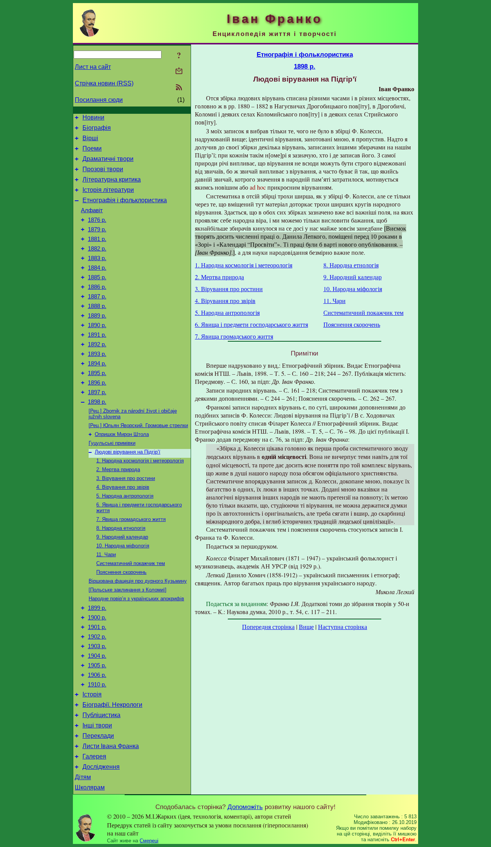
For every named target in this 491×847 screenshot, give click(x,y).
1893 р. (97, 354)
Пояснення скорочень (121, 572)
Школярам (90, 787)
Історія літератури (108, 190)
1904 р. (97, 656)
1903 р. (97, 646)
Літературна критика (111, 179)
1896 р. (97, 383)
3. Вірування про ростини (125, 478)
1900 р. (97, 617)
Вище (306, 627)
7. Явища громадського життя (131, 519)
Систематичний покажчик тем (130, 563)
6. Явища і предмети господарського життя (251, 324)
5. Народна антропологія (124, 496)
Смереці (149, 841)
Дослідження (101, 766)
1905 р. (97, 665)
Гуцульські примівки (112, 443)
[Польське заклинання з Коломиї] (127, 590)
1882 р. (97, 249)
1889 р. (97, 316)
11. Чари (106, 554)
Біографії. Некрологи (112, 704)
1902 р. (97, 637)
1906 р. (97, 675)
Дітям (83, 777)
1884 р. (97, 268)
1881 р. (97, 239)
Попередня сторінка (268, 627)
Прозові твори (102, 169)
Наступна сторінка (342, 627)
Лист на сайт (93, 67)
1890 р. (97, 325)
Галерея (94, 756)
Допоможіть (245, 807)
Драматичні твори (107, 159)
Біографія (96, 128)
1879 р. (97, 229)
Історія (92, 694)
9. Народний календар (122, 537)
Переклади (98, 735)
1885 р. (97, 277)
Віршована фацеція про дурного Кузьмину (138, 581)
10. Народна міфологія (122, 546)
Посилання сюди (99, 100)
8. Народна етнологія (120, 528)
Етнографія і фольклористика (124, 200)
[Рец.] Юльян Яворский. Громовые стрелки (138, 425)
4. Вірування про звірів (122, 487)
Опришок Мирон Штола (122, 434)
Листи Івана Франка (110, 746)
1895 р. (97, 373)
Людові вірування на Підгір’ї (127, 452)
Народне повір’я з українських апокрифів (136, 598)
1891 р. (97, 335)
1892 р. (97, 344)
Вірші (90, 138)
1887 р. (97, 296)
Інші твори (97, 725)
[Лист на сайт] (179, 71)
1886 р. (97, 287)
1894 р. (97, 363)
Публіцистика (101, 715)
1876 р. (97, 220)
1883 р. (97, 258)
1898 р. (97, 402)
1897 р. (97, 392)
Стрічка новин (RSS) (104, 83)
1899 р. (97, 608)
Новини (93, 117)
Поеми (92, 148)
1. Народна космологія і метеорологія (140, 461)
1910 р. (97, 685)
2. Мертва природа (118, 469)
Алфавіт (92, 210)
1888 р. (97, 306)
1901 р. (97, 627)
